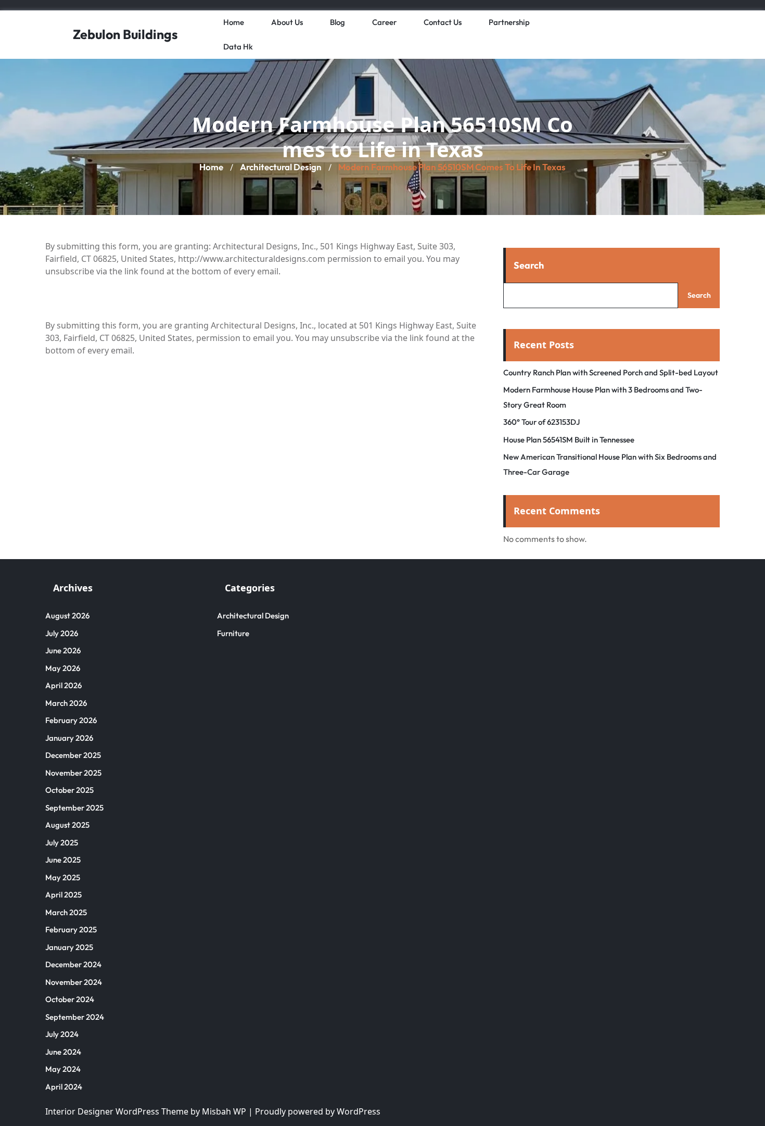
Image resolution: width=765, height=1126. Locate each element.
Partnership (509, 22)
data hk (238, 47)
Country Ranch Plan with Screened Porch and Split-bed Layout (610, 372)
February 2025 (71, 929)
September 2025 (74, 808)
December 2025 (73, 755)
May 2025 (62, 877)
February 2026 (71, 720)
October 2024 (69, 999)
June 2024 (63, 1052)
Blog (337, 22)
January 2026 (69, 738)
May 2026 (62, 668)
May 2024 (63, 1069)
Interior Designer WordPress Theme (116, 1111)
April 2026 (63, 685)
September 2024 (74, 1017)
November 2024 (73, 982)
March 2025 (66, 912)
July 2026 (61, 633)
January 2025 (69, 947)
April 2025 (63, 895)
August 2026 (67, 616)
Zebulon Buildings (125, 34)
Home (233, 22)
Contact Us (443, 22)
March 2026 (66, 703)
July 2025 (61, 842)
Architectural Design (281, 166)
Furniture (233, 633)
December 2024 (73, 964)
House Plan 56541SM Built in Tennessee (568, 440)
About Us (287, 22)
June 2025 (63, 860)
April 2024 (63, 1087)
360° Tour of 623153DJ (541, 422)
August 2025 (67, 825)
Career (384, 22)
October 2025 (69, 790)
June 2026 (63, 650)
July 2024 (62, 1034)
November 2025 (73, 773)
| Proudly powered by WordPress (314, 1111)
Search (529, 265)
